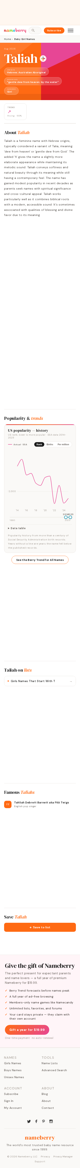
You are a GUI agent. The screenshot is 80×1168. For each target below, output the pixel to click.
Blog (45, 1094)
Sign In (9, 1101)
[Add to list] (43, 58)
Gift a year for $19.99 (27, 1030)
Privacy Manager (63, 1156)
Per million (63, 444)
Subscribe (54, 30)
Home (7, 39)
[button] (40, 927)
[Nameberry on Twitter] (29, 1121)
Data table (18, 528)
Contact (48, 1108)
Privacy (45, 1156)
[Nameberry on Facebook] (36, 1121)
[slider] (65, 517)
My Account (13, 1108)
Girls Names (12, 1063)
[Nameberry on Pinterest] (44, 1121)
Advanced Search (54, 1070)
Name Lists (50, 1063)
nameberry (40, 1137)
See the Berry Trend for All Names (40, 560)
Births (50, 444)
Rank (39, 444)
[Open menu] (70, 30)
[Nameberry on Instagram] (51, 1121)
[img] (40, 482)
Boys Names (13, 1070)
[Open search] (35, 30)
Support (40, 1161)
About (46, 1101)
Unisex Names (14, 1077)
